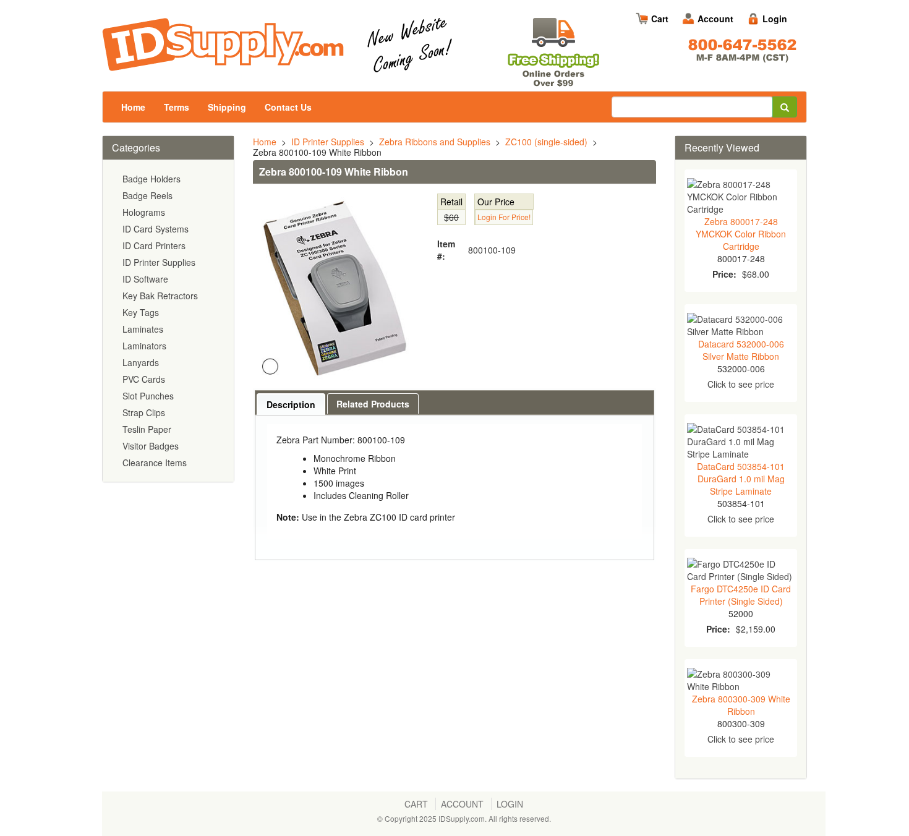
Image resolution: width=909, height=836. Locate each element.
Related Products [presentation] (372, 404)
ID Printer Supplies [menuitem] (158, 262)
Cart (659, 18)
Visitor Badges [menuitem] (150, 446)
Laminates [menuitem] (142, 329)
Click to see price (740, 384)
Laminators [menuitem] (144, 345)
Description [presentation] (291, 404)
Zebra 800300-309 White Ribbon (741, 705)
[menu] (168, 320)
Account (715, 18)
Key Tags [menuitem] (140, 312)
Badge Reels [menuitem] (147, 195)
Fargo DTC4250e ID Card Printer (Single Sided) (741, 594)
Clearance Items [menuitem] (154, 462)
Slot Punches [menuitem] (148, 396)
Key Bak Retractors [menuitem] (160, 295)
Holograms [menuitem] (143, 212)
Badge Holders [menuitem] (151, 179)
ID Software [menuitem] (145, 279)
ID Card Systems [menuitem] (155, 229)
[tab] (291, 404)
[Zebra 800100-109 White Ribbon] (334, 288)
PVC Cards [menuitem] (143, 379)
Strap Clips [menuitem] (143, 412)
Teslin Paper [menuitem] (146, 429)
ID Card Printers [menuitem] (154, 245)
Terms (176, 107)
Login (774, 18)
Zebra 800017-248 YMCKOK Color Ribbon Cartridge (741, 233)
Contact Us (288, 107)
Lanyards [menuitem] (140, 362)
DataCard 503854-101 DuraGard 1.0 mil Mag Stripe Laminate (741, 478)
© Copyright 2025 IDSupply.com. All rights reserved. (464, 818)
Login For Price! (504, 216)
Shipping (227, 107)
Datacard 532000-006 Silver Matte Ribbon (741, 350)
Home (133, 107)
